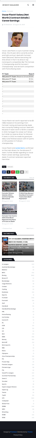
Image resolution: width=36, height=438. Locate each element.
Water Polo (18, 404)
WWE (18, 418)
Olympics (18, 353)
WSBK (18, 415)
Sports (18, 384)
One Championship (18, 356)
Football (18, 298)
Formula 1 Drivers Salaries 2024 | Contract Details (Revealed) (8, 196)
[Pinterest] (13, 172)
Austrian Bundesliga (18, 267)
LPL (18, 331)
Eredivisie (18, 292)
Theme (30, 432)
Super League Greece (18, 387)
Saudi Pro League (18, 373)
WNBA (18, 406)
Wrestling (18, 412)
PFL (18, 359)
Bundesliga (18, 281)
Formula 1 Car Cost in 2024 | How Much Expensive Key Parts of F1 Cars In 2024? (9, 218)
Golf (18, 303)
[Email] (22, 172)
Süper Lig (18, 390)
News (18, 351)
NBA (18, 348)
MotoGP (18, 342)
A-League (18, 264)
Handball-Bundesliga (18, 309)
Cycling (18, 289)
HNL (18, 312)
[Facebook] (4, 172)
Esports (18, 295)
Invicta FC (18, 320)
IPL (18, 323)
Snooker (18, 381)
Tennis (18, 392)
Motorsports (18, 345)
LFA (18, 328)
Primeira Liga (18, 367)
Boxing (18, 275)
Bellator (18, 270)
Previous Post (7, 228)
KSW (18, 325)
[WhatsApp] (18, 172)
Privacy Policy (18, 435)
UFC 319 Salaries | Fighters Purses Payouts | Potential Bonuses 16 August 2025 (17, 247)
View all (31, 177)
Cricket (18, 286)
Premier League (18, 364)
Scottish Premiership (18, 376)
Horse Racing (18, 314)
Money (18, 339)
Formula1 (10, 11)
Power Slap (18, 362)
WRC (18, 409)
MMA (18, 337)
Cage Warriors (18, 284)
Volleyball (18, 401)
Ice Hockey (18, 317)
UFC (18, 398)
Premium (13, 432)
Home (4, 11)
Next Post (30, 228)
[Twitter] (8, 172)
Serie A (18, 378)
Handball (18, 306)
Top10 (18, 395)
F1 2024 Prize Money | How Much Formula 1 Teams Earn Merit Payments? (26, 196)
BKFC (18, 273)
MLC (18, 334)
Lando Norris (20, 148)
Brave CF (18, 278)
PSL (18, 370)
